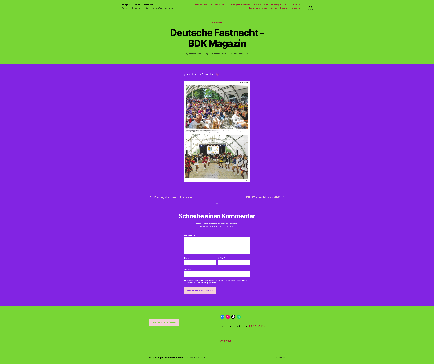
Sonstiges (217, 23)
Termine (257, 4)
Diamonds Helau (201, 4)
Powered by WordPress (197, 357)
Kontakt (273, 8)
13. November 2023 (218, 53)
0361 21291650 (257, 326)
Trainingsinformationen (240, 4)
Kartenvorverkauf (219, 4)
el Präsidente (197, 53)
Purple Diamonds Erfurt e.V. (139, 4)
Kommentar (189, 236)
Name (187, 258)
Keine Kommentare (240, 53)
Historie (283, 8)
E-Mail (221, 258)
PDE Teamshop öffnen (164, 322)
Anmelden (226, 340)
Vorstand (296, 4)
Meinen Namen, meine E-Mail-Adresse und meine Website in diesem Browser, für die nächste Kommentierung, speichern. (216, 282)
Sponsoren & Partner (258, 8)
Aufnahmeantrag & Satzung (276, 4)
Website (187, 269)
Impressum (295, 8)
